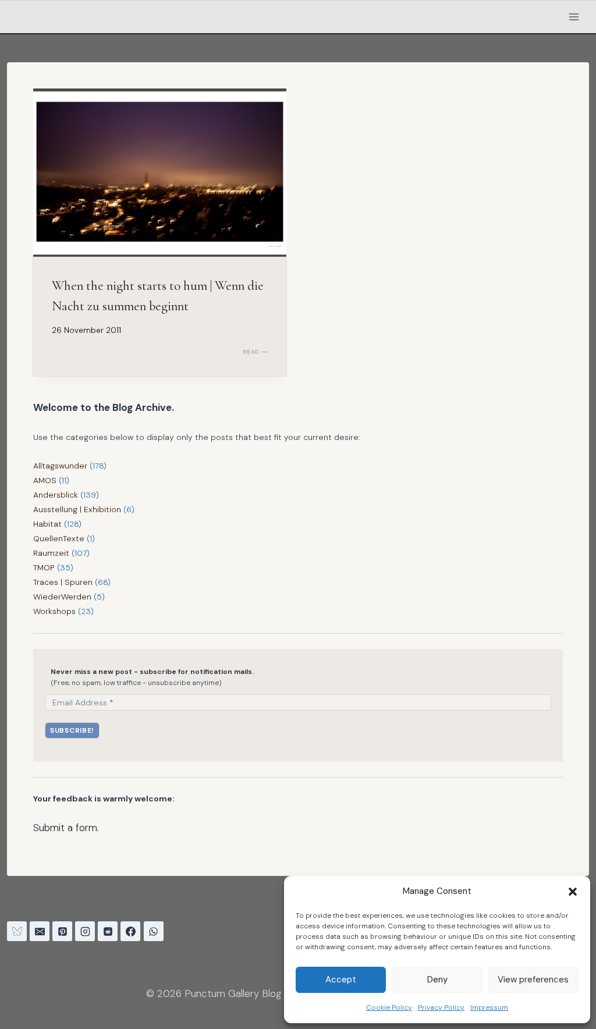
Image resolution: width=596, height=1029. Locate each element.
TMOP (44, 567)
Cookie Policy (389, 1007)
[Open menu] (573, 17)
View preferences (533, 979)
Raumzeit (51, 553)
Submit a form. (66, 827)
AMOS (44, 480)
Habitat (47, 524)
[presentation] (159, 172)
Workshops (54, 611)
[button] (573, 891)
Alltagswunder (60, 465)
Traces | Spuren (63, 582)
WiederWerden (62, 596)
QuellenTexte (58, 538)
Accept (340, 979)
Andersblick (55, 494)
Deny (437, 979)
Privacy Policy (441, 1007)
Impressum (489, 1007)
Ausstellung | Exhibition (77, 509)
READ (255, 352)
